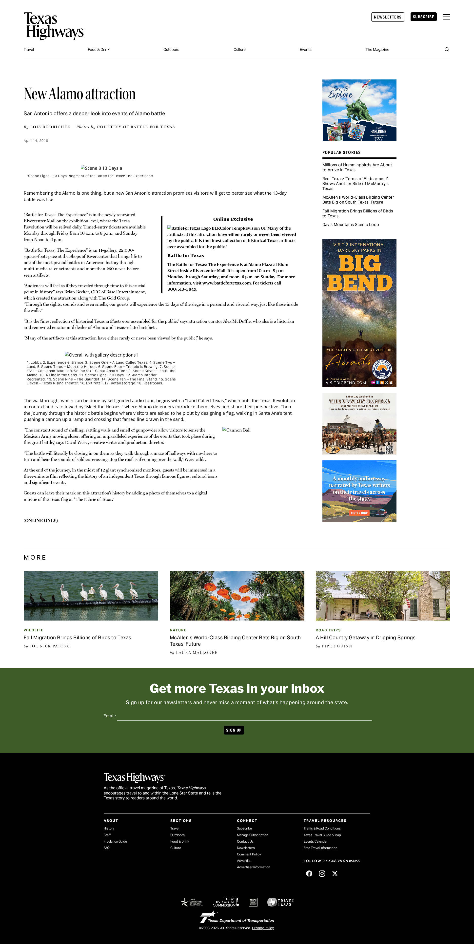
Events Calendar (316, 841)
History (109, 828)
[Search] (446, 49)
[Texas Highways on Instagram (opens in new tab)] (321, 873)
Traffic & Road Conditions (322, 828)
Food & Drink (98, 49)
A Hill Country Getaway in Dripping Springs (366, 637)
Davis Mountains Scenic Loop (350, 224)
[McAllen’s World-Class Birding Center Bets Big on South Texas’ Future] (237, 619)
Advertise (244, 861)
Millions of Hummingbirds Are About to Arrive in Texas (357, 167)
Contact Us (245, 841)
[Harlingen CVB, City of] (359, 139)
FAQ (107, 848)
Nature (178, 630)
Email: (109, 715)
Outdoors (171, 49)
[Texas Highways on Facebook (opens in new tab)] (309, 873)
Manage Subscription (252, 835)
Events (306, 49)
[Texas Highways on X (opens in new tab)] (334, 873)
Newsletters (388, 17)
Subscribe (423, 16)
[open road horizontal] (359, 520)
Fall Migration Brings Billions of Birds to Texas (357, 213)
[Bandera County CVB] (359, 453)
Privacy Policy (263, 928)
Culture (240, 49)
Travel (29, 49)
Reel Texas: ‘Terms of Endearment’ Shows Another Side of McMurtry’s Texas (355, 183)
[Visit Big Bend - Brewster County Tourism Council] (359, 385)
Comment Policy (249, 854)
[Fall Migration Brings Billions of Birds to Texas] (91, 619)
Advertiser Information (253, 867)
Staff (107, 835)
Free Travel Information (320, 848)
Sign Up (233, 730)
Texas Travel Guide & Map (322, 835)
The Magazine (377, 49)
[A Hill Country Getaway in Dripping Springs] (383, 619)
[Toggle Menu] (446, 16)
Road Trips (328, 630)
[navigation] (446, 16)
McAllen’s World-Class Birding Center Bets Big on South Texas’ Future (358, 200)
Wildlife (34, 630)
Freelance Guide (115, 841)
